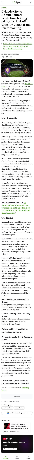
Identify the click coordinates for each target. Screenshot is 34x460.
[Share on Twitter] (7, 57)
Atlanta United (7, 408)
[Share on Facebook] (3, 57)
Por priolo (4, 54)
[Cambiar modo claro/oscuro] (31, 2)
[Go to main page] (17, 2)
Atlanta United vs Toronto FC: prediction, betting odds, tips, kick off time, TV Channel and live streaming (17, 46)
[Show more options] (15, 57)
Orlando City (19, 408)
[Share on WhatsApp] (11, 57)
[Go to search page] (2, 2)
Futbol (4, 8)
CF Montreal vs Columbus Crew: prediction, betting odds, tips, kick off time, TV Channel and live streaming (15, 207)
